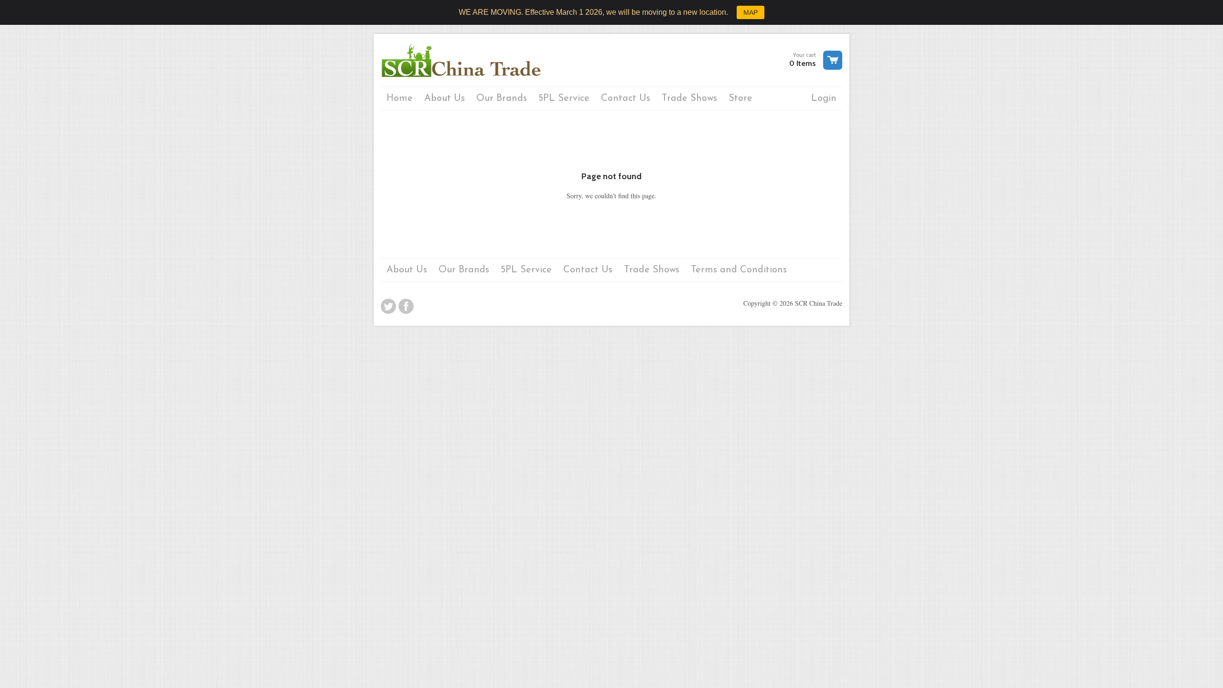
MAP (750, 12)
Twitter (388, 306)
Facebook (406, 306)
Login (824, 98)
